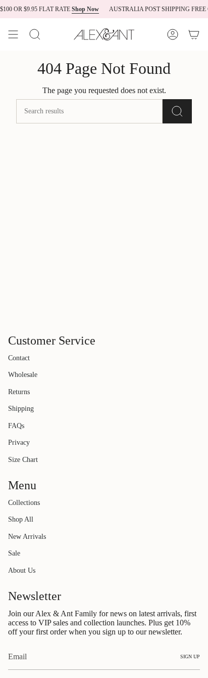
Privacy (19, 442)
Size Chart (23, 459)
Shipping (21, 408)
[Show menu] (13, 34)
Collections (24, 502)
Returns (19, 392)
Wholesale (22, 374)
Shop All (20, 519)
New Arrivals (27, 536)
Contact (19, 358)
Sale (14, 553)
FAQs (16, 426)
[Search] (34, 34)
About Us (21, 570)
